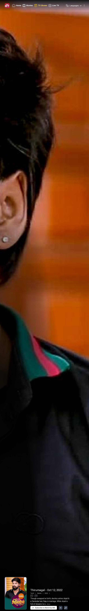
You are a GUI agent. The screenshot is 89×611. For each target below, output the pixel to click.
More (48, 604)
